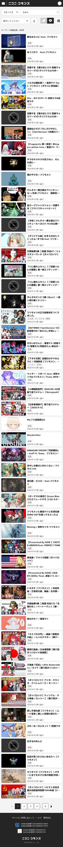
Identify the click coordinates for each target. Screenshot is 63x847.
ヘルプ (39, 818)
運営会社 (47, 818)
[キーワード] (50, 21)
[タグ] (43, 21)
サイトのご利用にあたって (23, 818)
